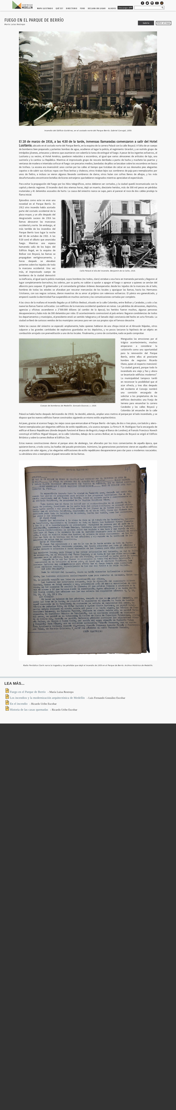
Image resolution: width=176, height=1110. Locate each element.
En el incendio (19, 703)
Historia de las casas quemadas (29, 709)
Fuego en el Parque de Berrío (28, 692)
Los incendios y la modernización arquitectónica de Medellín (48, 697)
